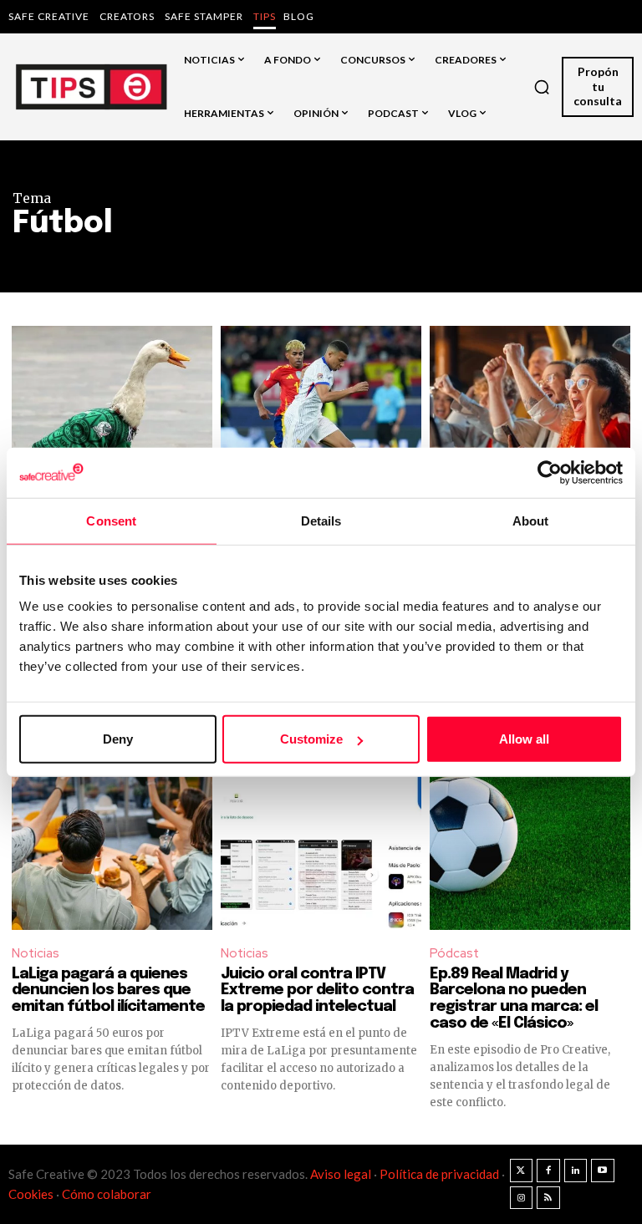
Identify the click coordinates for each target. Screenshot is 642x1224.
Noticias (35, 953)
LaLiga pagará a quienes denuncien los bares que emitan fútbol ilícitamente (110, 991)
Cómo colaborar (106, 1193)
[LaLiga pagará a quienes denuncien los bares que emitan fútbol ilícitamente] (112, 829)
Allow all (524, 739)
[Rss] (548, 1198)
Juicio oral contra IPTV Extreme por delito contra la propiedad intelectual (317, 991)
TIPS (264, 16)
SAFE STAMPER (204, 16)
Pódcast (454, 953)
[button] (542, 87)
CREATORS (127, 16)
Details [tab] (321, 520)
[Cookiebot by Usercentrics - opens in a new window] (549, 472)
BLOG (298, 16)
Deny (118, 739)
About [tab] (530, 520)
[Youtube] (602, 1170)
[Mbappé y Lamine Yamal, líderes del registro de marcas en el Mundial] (321, 426)
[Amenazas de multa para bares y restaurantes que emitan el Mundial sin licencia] (530, 426)
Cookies (31, 1193)
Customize (311, 739)
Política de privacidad (441, 1173)
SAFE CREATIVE (48, 16)
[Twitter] (521, 1170)
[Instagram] (521, 1198)
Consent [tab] (111, 520)
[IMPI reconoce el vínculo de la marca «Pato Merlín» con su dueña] (112, 426)
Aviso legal (340, 1173)
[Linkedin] (576, 1170)
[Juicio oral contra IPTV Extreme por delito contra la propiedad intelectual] (321, 829)
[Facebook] (548, 1170)
